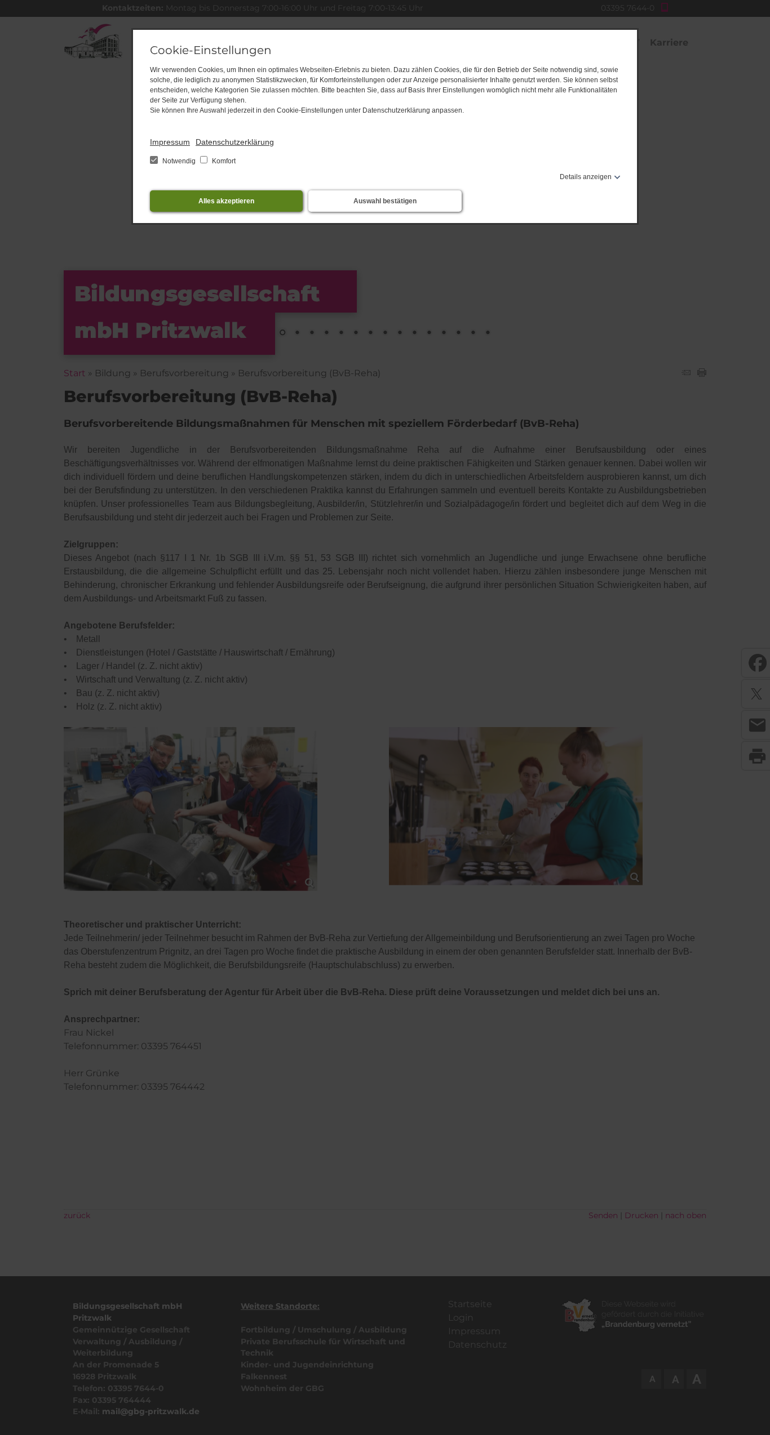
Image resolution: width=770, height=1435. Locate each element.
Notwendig (179, 161)
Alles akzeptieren (226, 201)
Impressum (170, 141)
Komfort (223, 161)
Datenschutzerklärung (235, 141)
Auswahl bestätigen (385, 201)
